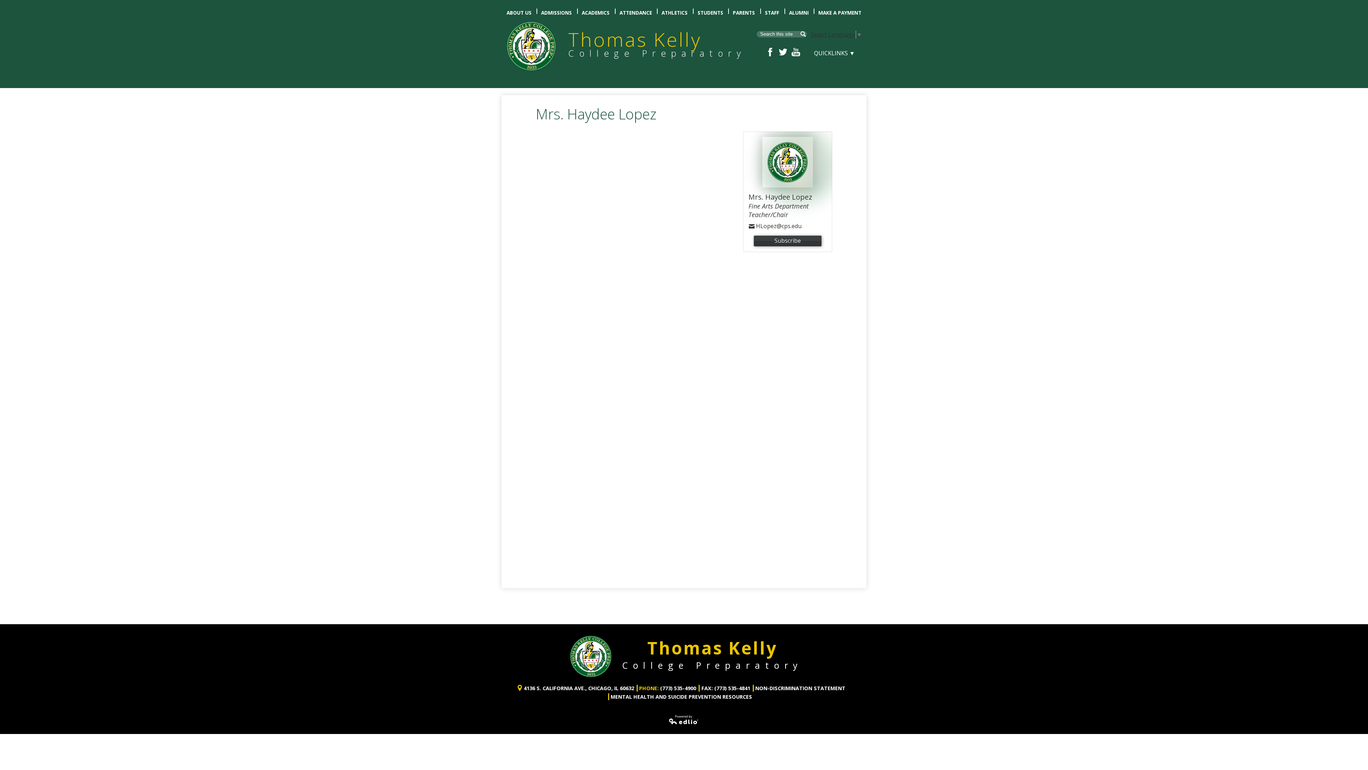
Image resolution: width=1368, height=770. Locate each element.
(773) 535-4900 (678, 688)
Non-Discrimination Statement (800, 688)
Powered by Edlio (684, 719)
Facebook (770, 52)
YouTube (796, 52)
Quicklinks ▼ (834, 53)
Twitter (783, 52)
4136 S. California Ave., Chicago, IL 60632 (579, 688)
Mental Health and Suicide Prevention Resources (681, 696)
